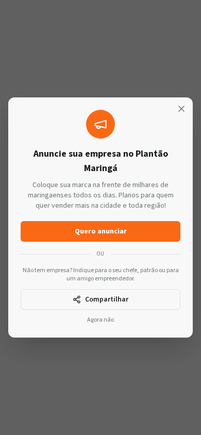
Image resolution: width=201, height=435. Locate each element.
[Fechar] (181, 109)
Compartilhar (106, 299)
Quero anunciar (101, 231)
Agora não (100, 320)
